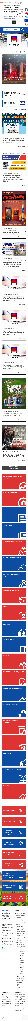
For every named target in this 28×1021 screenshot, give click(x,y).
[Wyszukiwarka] (22, 29)
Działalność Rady (6, 998)
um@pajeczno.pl (8, 920)
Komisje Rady (5, 996)
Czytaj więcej (21, 146)
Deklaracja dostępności (20, 999)
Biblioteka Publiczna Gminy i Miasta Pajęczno (21, 944)
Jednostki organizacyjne (20, 913)
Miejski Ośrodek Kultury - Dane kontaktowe (21, 933)
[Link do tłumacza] (3, 948)
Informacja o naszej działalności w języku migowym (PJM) (19, 1009)
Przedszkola (20, 986)
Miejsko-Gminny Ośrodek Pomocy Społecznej (21, 939)
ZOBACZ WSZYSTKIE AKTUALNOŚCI (14, 467)
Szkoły (18, 984)
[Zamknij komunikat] (14, 22)
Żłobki (18, 987)
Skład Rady (4, 994)
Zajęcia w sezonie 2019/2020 (22, 921)
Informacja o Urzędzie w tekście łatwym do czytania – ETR (20, 1003)
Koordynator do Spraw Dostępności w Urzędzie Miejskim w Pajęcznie (20, 996)
